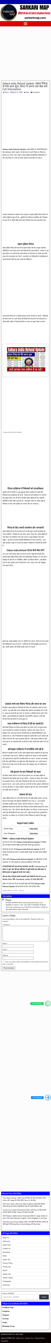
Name (5, 943)
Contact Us (6, 1248)
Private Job (7, 1267)
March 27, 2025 (17, 92)
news (27, 92)
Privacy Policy (8, 1263)
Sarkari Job (7, 1274)
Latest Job (6, 1259)
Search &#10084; (8, 1293)
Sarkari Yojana (8, 1278)
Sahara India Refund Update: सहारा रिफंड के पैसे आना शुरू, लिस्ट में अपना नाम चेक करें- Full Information (25, 86)
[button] (48, 1003)
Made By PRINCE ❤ (8, 1338)
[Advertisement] (25, 54)
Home (5, 1256)
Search (44, 1297)
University (6, 1285)
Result (5, 1270)
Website (5, 955)
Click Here (34, 833)
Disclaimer (6, 1252)
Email (4, 949)
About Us (6, 1238)
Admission (6, 1241)
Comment (6, 925)
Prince (6, 92)
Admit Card (6, 1245)
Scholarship (7, 1281)
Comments (36, 92)
